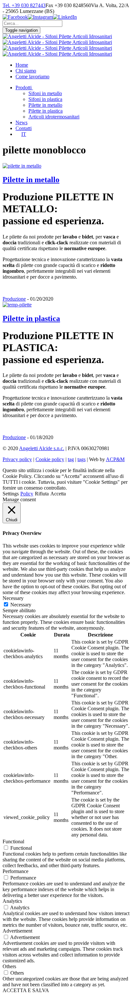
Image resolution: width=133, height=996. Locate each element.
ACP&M (115, 459)
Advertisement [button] (17, 931)
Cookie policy (50, 459)
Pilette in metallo (45, 105)
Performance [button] (15, 871)
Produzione (14, 299)
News (21, 122)
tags (81, 459)
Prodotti (23, 87)
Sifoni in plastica (45, 99)
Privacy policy (17, 459)
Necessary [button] (13, 598)
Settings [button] (11, 493)
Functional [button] (13, 841)
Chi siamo (25, 70)
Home (21, 65)
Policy (26, 493)
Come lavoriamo (32, 76)
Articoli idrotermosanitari (53, 116)
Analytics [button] (12, 901)
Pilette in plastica (45, 111)
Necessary (20, 604)
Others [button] (9, 966)
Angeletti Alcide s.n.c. (41, 448)
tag (71, 459)
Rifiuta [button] (42, 493)
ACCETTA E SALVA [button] (26, 990)
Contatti (23, 128)
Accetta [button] (58, 493)
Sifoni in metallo (45, 93)
